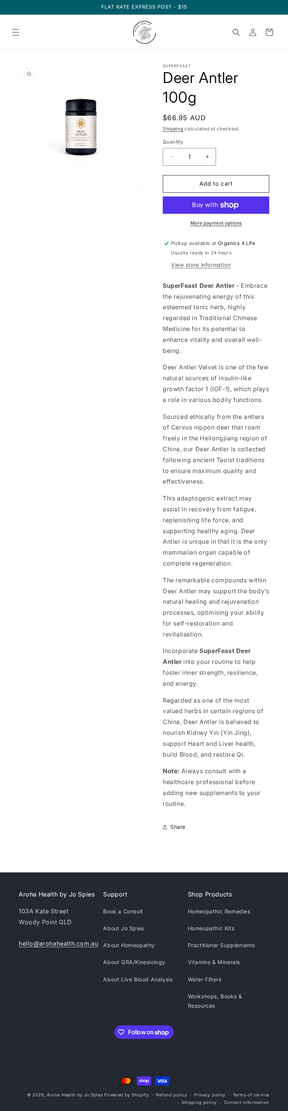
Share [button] (178, 827)
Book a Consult (123, 911)
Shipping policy (199, 1102)
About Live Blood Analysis (137, 979)
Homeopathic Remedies (219, 911)
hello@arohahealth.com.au (58, 943)
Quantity (173, 142)
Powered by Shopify (126, 1094)
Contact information (246, 1102)
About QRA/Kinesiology (134, 962)
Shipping (173, 129)
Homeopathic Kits (211, 928)
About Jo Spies (123, 928)
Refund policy (171, 1094)
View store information (201, 265)
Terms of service (251, 1094)
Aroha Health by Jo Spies (75, 1094)
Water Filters (205, 979)
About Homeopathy (129, 945)
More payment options (216, 223)
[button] (16, 32)
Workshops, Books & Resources (215, 1001)
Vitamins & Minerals (214, 962)
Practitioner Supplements (221, 945)
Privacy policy (209, 1094)
